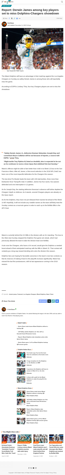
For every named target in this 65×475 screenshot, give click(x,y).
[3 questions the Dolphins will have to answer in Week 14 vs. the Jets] (21, 371)
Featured (20, 294)
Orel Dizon (10, 23)
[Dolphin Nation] (9, 2)
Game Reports (6, 5)
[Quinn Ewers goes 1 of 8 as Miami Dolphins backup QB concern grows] (21, 421)
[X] (31, 468)
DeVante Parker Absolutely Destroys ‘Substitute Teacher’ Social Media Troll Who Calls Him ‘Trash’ (9, 449)
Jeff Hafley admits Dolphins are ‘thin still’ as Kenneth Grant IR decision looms (37, 401)
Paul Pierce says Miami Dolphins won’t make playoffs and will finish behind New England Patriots (40, 449)
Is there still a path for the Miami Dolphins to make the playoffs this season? (37, 378)
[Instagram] (36, 468)
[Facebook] (29, 468)
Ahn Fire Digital (45, 472)
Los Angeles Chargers (29, 294)
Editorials (29, 357)
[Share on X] (12, 18)
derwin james (13, 294)
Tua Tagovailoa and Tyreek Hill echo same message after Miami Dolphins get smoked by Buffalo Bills (56, 449)
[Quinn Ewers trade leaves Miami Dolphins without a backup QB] (21, 394)
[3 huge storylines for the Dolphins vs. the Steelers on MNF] (21, 363)
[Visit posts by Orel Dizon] (4, 24)
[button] (3, 2)
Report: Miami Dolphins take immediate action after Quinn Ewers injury (37, 410)
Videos (36, 442)
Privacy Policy (53, 472)
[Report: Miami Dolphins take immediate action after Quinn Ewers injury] (21, 411)
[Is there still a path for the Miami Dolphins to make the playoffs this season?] (21, 379)
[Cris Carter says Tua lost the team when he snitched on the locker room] (21, 355)
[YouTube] (33, 468)
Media (4, 442)
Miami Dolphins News (32, 395)
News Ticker (49, 294)
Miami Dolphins (41, 294)
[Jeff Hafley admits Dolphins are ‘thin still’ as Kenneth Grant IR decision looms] (21, 402)
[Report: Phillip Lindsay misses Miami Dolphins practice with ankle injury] (25, 438)
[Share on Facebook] (9, 18)
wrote (12, 158)
